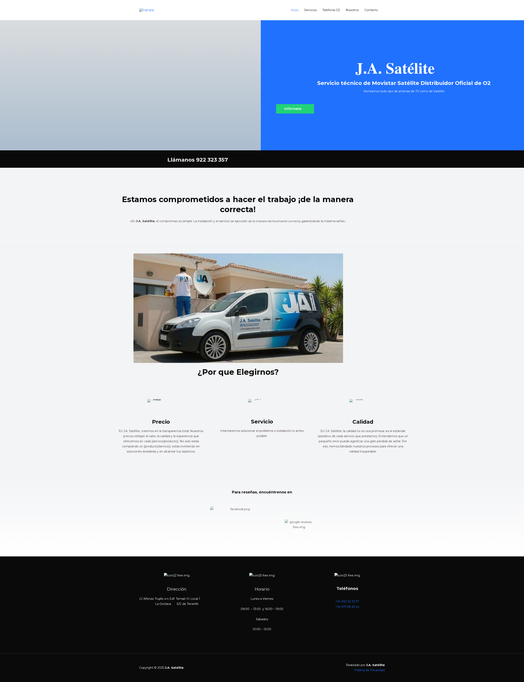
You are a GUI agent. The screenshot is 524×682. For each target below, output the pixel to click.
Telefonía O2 (331, 10)
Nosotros (352, 10)
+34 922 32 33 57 (347, 601)
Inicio (294, 10)
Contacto (371, 10)
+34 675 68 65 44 (347, 607)
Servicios (310, 10)
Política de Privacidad (369, 670)
